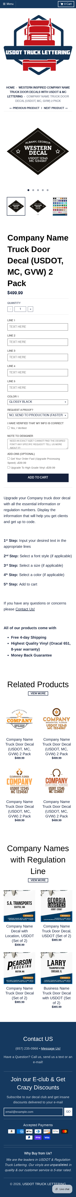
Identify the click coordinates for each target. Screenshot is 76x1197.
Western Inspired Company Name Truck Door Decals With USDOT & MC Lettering (38, 92)
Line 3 (11, 351)
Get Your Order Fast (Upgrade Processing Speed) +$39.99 (33, 461)
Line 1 (11, 320)
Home (10, 87)
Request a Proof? (20, 410)
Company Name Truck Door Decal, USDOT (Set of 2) (56, 931)
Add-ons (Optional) (21, 454)
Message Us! (51, 1048)
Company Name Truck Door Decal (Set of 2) (19, 993)
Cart (68, 4)
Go (68, 1111)
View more (38, 693)
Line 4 (11, 366)
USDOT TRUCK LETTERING (44, 1184)
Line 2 (11, 335)
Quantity (13, 303)
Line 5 (11, 381)
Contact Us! (25, 609)
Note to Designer (20, 436)
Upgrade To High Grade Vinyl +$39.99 (33, 468)
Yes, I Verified (19, 428)
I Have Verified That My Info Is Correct (35, 423)
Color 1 (13, 396)
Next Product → (56, 108)
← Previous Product (24, 108)
